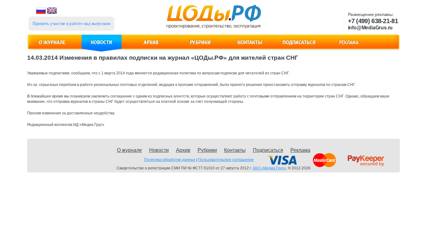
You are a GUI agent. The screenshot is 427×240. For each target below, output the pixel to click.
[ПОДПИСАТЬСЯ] (299, 46)
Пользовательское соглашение (226, 160)
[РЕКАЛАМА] (349, 46)
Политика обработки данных (169, 160)
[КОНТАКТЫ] (250, 46)
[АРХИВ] (151, 46)
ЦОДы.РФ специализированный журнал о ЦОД (213, 19)
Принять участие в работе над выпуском (71, 23)
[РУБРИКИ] (200, 46)
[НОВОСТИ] (102, 46)
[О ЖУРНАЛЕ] (52, 46)
